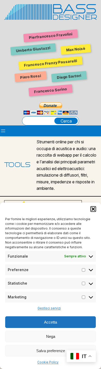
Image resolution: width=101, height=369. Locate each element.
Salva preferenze (50, 350)
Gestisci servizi (49, 308)
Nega (50, 336)
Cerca (66, 121)
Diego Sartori (68, 76)
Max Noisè (75, 49)
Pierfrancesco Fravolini (50, 36)
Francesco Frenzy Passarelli (50, 63)
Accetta (50, 322)
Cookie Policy (48, 362)
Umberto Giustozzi (33, 49)
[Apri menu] (3, 131)
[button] (93, 209)
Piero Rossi (30, 76)
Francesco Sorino (50, 90)
